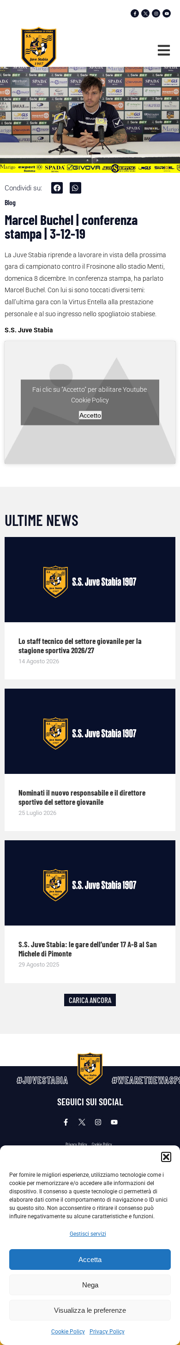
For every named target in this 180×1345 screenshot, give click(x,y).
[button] (166, 1157)
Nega (90, 1285)
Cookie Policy (68, 1331)
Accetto (90, 415)
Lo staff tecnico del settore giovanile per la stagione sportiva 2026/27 (80, 645)
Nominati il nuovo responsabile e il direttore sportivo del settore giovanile (81, 797)
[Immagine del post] (90, 579)
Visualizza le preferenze (90, 1310)
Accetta (90, 1259)
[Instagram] (156, 13)
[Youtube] (166, 13)
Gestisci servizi (88, 1234)
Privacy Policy (107, 1331)
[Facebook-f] (135, 13)
